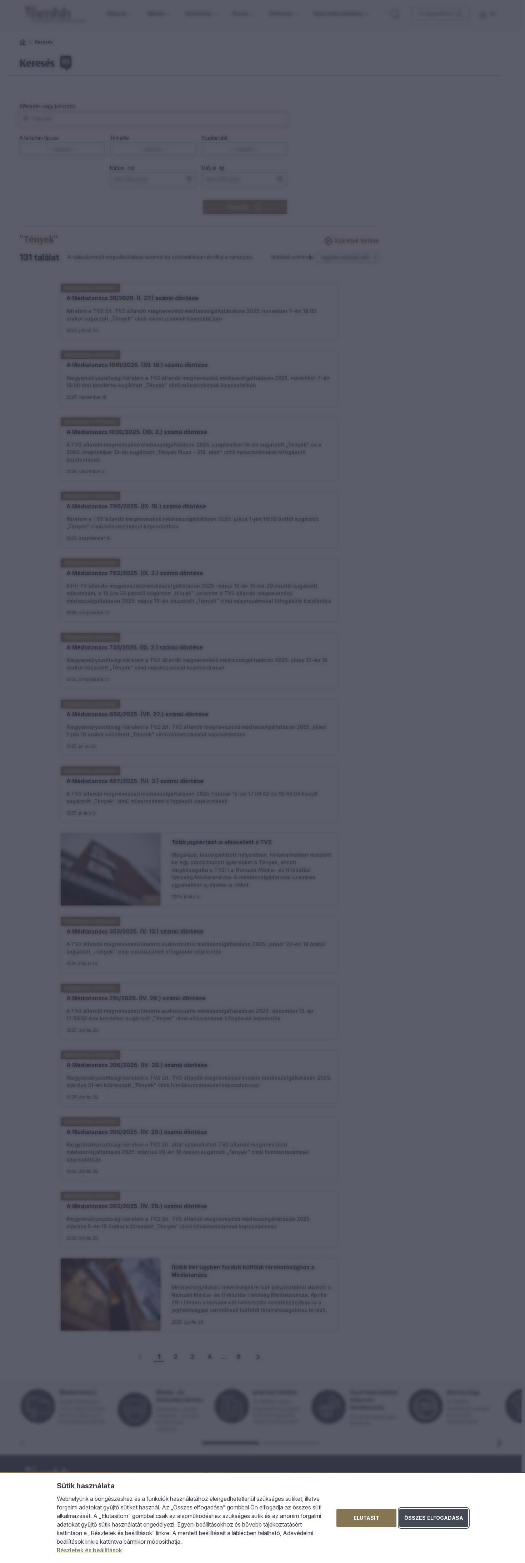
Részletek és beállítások (89, 1550)
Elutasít (366, 1518)
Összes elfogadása (433, 1518)
